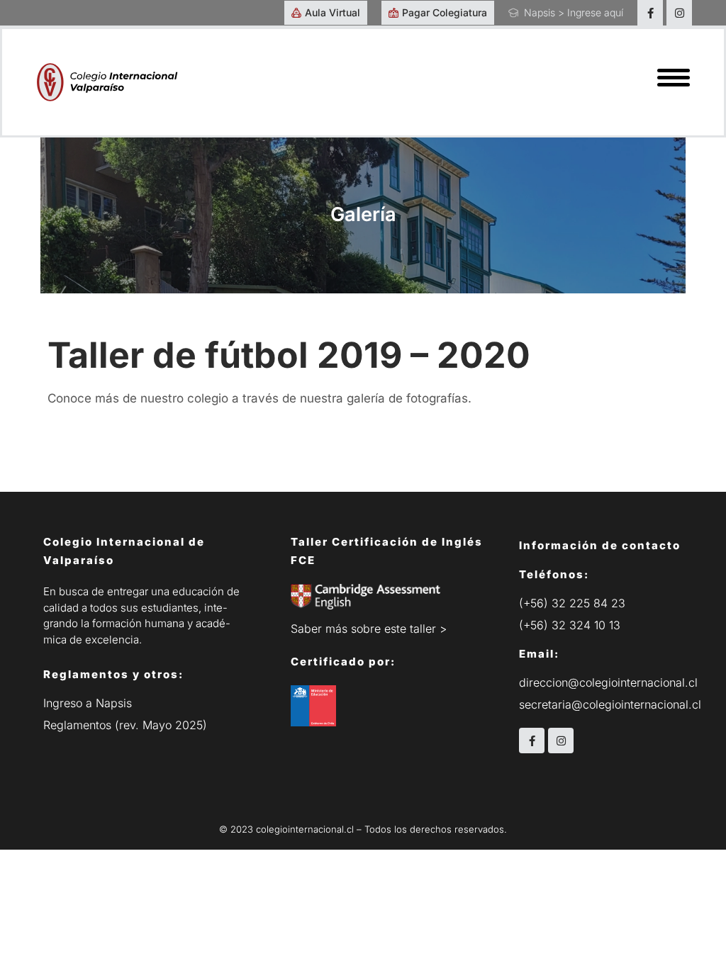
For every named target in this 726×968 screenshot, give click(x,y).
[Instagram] (679, 13)
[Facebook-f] (650, 13)
